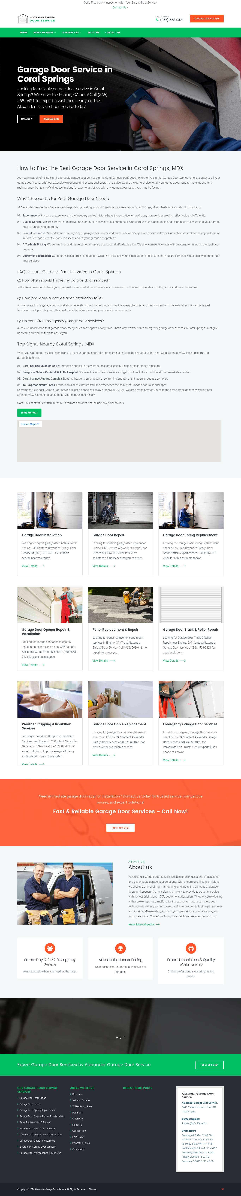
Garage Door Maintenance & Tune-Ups (40, 1152)
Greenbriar (78, 1149)
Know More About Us (141, 924)
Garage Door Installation (32, 1098)
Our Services (70, 32)
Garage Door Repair (30, 1104)
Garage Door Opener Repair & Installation (41, 1116)
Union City (77, 1118)
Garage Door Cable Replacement (37, 1140)
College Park (79, 1130)
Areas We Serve (43, 32)
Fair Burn (77, 1112)
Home (23, 32)
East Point (78, 1137)
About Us (93, 32)
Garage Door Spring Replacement (37, 1110)
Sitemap (93, 1189)
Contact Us (119, 7)
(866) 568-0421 (172, 19)
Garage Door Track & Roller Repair (37, 1128)
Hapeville (77, 1124)
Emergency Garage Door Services (37, 1146)
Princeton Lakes (81, 1143)
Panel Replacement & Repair (34, 1122)
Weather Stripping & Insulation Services (40, 1134)
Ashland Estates (81, 1100)
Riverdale (77, 1094)
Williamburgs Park (82, 1106)
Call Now (26, 119)
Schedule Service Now (206, 18)
